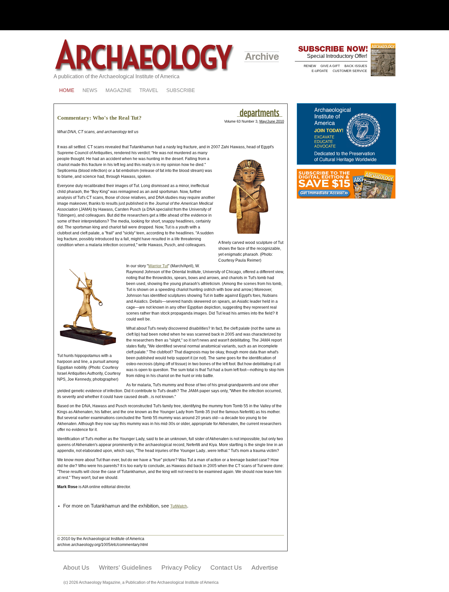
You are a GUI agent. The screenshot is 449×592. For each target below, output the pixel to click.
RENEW (310, 66)
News (90, 90)
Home (66, 90)
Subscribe (180, 90)
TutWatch (178, 506)
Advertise (264, 567)
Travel (148, 90)
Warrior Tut (158, 266)
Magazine (118, 90)
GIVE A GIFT (330, 66)
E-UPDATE (320, 71)
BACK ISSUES (355, 66)
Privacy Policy (181, 567)
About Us (76, 567)
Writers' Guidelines (125, 567)
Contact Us (226, 567)
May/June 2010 (271, 121)
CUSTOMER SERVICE (350, 71)
